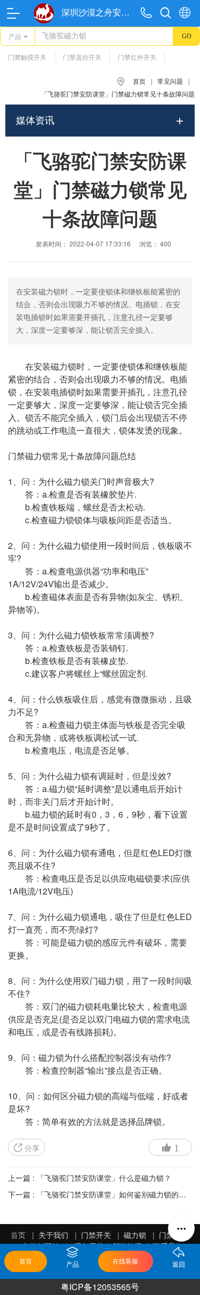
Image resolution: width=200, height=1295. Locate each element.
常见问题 (170, 81)
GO (186, 36)
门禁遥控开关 (82, 57)
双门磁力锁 (102, 980)
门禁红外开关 (137, 57)
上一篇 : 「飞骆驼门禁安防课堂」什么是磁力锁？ (89, 1177)
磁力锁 (63, 366)
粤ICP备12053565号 (100, 1287)
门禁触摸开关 (27, 57)
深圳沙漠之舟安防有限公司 (98, 12)
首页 (139, 81)
